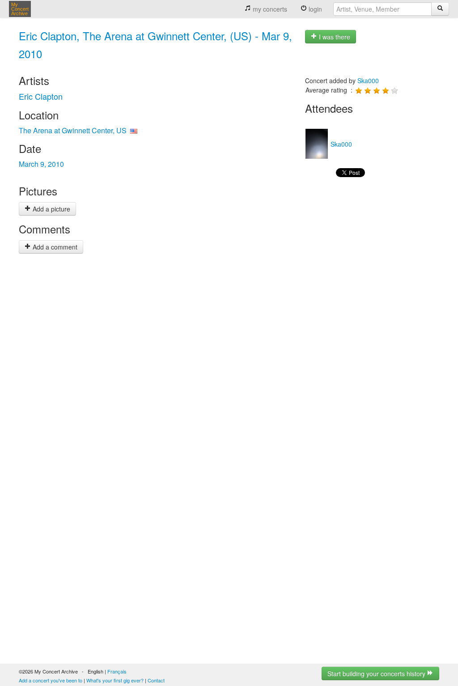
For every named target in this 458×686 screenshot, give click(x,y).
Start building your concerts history (377, 673)
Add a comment (54, 246)
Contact (156, 680)
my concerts (269, 8)
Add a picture (50, 208)
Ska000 (368, 80)
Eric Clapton (41, 96)
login (314, 8)
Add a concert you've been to (50, 680)
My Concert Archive (20, 9)
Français (117, 671)
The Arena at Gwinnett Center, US (73, 130)
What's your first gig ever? (115, 680)
